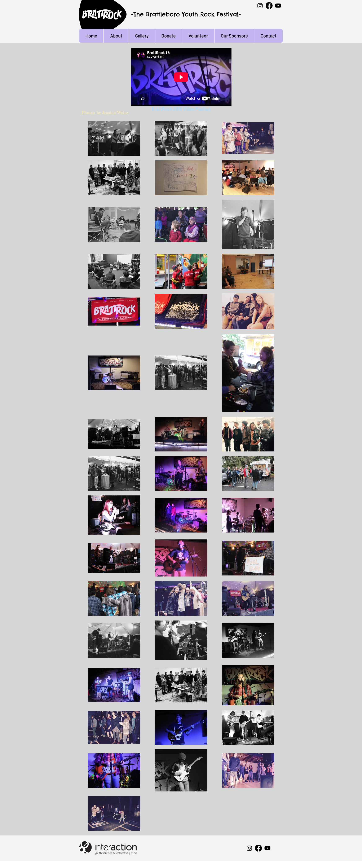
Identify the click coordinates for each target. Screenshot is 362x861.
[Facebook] (269, 5)
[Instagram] (260, 5)
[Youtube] (278, 5)
